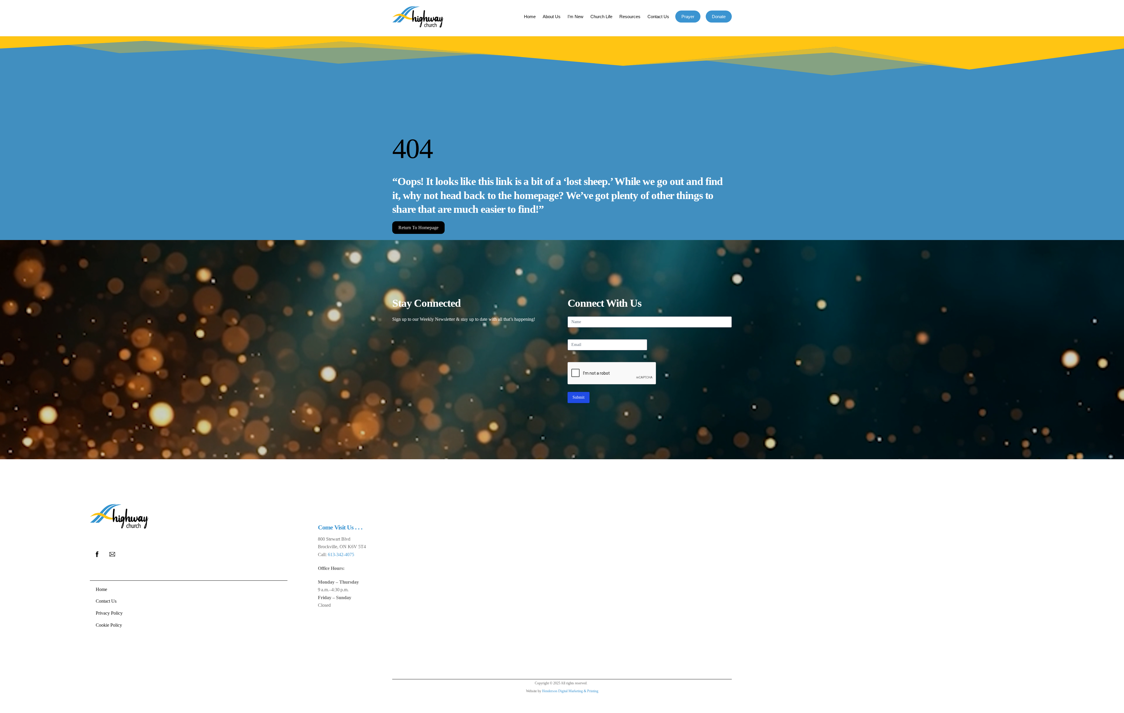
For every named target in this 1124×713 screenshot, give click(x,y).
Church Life (601, 16)
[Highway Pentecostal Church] (417, 24)
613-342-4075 (341, 554)
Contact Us (658, 16)
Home (530, 16)
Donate (719, 16)
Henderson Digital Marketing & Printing (570, 691)
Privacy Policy (109, 613)
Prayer (687, 16)
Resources (629, 16)
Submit (579, 397)
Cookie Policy (109, 625)
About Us (552, 16)
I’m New (575, 16)
